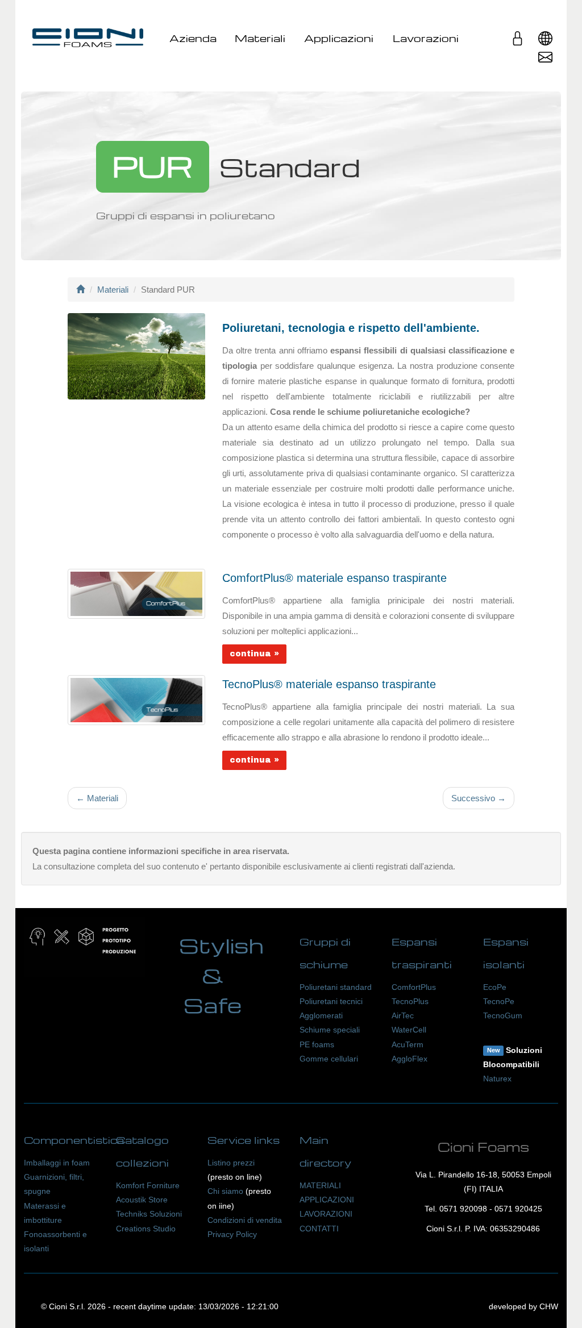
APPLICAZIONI (327, 1199)
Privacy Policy (232, 1234)
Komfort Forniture (148, 1185)
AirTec (403, 1015)
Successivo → (478, 798)
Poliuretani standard (336, 987)
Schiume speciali (330, 1029)
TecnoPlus (410, 1001)
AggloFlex (409, 1058)
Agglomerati (321, 1015)
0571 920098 (463, 1208)
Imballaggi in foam (57, 1162)
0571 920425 (518, 1208)
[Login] (517, 42)
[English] (545, 42)
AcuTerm (407, 1044)
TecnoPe (498, 1001)
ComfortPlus (414, 987)
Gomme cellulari (329, 1058)
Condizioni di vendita (244, 1220)
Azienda (193, 37)
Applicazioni (338, 37)
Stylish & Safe (221, 975)
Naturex (497, 1078)
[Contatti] (545, 61)
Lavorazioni (426, 37)
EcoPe (494, 987)
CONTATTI (319, 1228)
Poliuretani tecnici (331, 1001)
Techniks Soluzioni (149, 1213)
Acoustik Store (142, 1199)
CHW (548, 1306)
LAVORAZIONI (326, 1213)
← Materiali (97, 798)
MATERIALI (320, 1185)
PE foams (317, 1044)
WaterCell (409, 1029)
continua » (254, 654)
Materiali (260, 37)
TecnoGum (502, 1015)
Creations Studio (146, 1228)
